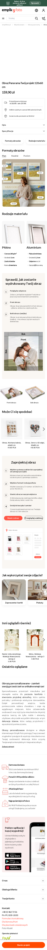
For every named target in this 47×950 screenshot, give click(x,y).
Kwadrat (14, 156)
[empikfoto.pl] (12, 10)
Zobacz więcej (8, 746)
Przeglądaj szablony (34, 518)
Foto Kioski (7, 928)
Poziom (27, 156)
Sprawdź (35, 3)
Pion (4, 156)
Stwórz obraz (13, 518)
